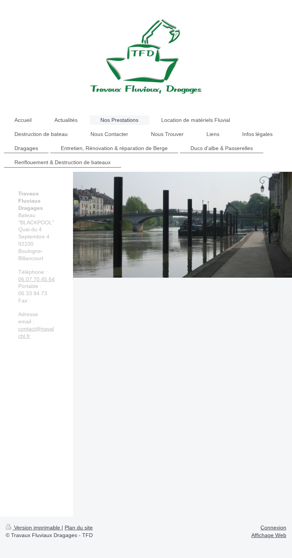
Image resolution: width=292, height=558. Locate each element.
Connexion (273, 527)
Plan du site (79, 527)
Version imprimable (37, 527)
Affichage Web (268, 535)
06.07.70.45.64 (36, 279)
